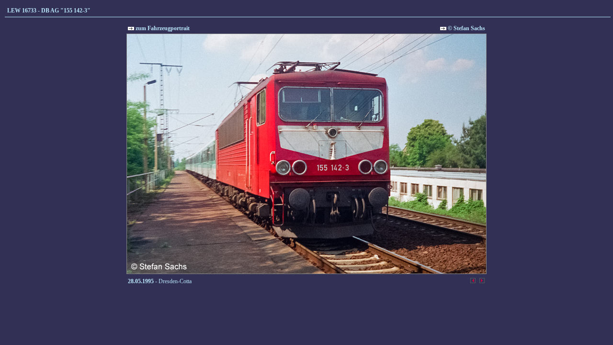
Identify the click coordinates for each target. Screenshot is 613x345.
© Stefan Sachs (465, 28)
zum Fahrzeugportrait (162, 28)
